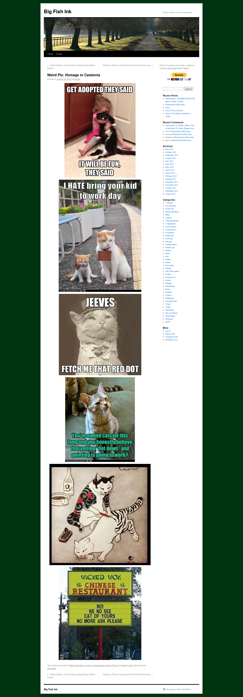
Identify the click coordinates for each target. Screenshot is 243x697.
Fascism (168, 241)
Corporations (170, 229)
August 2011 (170, 193)
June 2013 (169, 149)
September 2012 (171, 155)
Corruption (169, 232)
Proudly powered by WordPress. (179, 689)
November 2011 (171, 184)
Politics (168, 274)
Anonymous (170, 125)
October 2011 (170, 187)
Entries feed (170, 333)
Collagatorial (170, 223)
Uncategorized (98, 665)
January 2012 (170, 179)
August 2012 (170, 158)
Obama (168, 268)
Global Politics (171, 244)
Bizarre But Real (76, 665)
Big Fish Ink (58, 11)
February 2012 (171, 176)
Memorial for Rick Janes (175, 104)
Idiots (167, 253)
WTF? (167, 321)
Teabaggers (169, 298)
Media (167, 259)
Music (167, 262)
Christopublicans (172, 220)
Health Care (170, 247)
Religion (168, 283)
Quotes (168, 280)
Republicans (170, 286)
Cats (130, 665)
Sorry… (168, 107)
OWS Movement (172, 271)
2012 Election (170, 205)
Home (50, 53)
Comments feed (171, 336)
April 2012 (169, 170)
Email (59, 53)
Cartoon (168, 217)
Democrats (169, 235)
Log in (168, 330)
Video (167, 304)
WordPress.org (171, 339)
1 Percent (169, 202)
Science (168, 295)
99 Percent (169, 208)
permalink (51, 668)
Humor (88, 665)
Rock (167, 289)
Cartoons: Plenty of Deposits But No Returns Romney (128, 65)
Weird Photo (111, 665)
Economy (169, 238)
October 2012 (170, 152)
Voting (168, 307)
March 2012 (170, 173)
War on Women (171, 313)
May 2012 (169, 167)
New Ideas (169, 265)
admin (77, 79)
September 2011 (171, 190)
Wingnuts (169, 318)
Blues (167, 214)
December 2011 (171, 181)
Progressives (170, 277)
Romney (168, 292)
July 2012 (169, 161)
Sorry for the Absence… (175, 110)
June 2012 (169, 164)
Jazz (167, 256)
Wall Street (169, 310)
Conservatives (171, 226)
